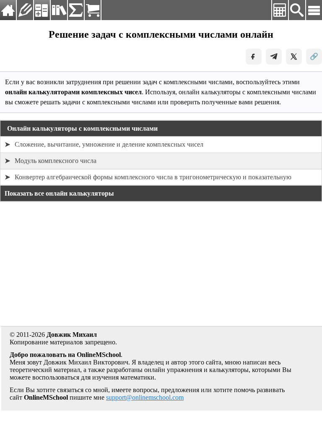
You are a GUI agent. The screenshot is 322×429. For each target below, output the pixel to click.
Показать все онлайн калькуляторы (59, 193)
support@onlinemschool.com (145, 397)
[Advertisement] (161, 267)
